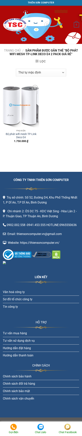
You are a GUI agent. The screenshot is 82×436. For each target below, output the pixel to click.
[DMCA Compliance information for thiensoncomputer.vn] (41, 254)
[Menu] (47, 25)
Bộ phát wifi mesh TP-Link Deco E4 (21, 135)
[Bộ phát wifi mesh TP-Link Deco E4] (21, 106)
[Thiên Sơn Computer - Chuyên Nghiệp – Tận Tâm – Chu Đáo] (22, 24)
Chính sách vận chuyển (18, 398)
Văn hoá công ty (14, 292)
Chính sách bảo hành (17, 376)
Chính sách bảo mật (16, 391)
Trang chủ (12, 50)
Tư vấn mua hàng (15, 333)
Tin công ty (10, 306)
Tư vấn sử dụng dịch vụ (19, 340)
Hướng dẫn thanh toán (18, 355)
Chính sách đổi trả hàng (19, 383)
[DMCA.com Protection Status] (55, 254)
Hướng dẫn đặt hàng (17, 348)
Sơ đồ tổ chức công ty (17, 299)
